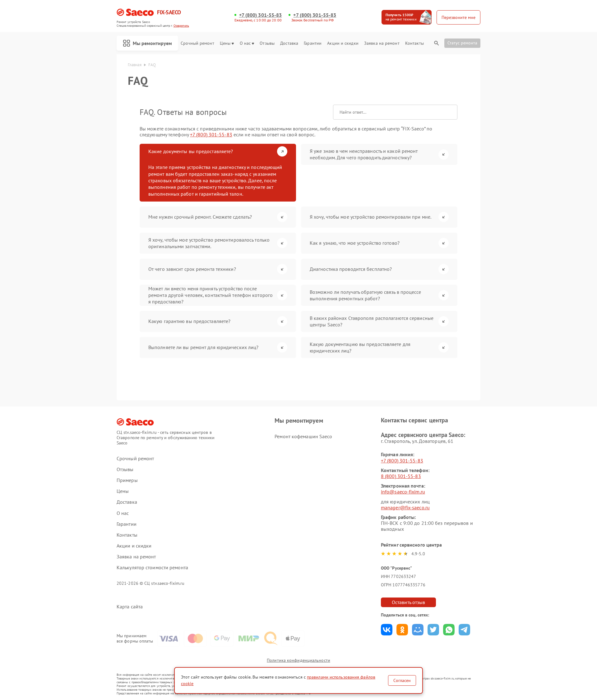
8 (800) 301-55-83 (401, 476)
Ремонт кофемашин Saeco (303, 436)
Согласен (402, 680)
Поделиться (386, 629)
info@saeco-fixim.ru (403, 492)
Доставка (289, 43)
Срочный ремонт (197, 43)
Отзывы (267, 43)
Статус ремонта (462, 43)
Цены (225, 43)
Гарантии (313, 43)
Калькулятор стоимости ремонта (152, 567)
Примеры (127, 480)
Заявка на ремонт (382, 43)
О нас (245, 43)
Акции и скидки (342, 43)
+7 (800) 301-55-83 (260, 15)
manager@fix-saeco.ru (405, 507)
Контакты (414, 43)
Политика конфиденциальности (298, 660)
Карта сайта (130, 607)
